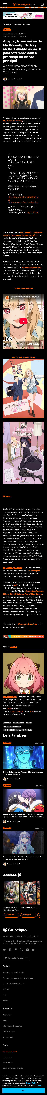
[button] (16, 958)
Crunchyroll (7, 25)
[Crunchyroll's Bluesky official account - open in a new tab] (33, 950)
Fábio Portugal (15, 79)
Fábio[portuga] (10, 697)
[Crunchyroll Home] (16, 931)
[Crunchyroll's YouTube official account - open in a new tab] (4, 950)
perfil (9, 708)
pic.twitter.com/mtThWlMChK (23, 203)
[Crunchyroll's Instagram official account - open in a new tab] (16, 950)
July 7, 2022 (32, 213)
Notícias (17, 25)
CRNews (13, 647)
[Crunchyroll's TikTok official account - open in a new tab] (27, 950)
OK (23, 1090)
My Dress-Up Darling (12, 121)
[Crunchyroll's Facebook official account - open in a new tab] (10, 950)
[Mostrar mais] (4, 4)
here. (39, 1085)
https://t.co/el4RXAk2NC (20, 197)
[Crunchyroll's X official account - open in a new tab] (22, 950)
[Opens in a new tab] (23, 15)
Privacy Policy (31, 1083)
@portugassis (16, 711)
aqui (32, 711)
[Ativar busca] (43, 4)
